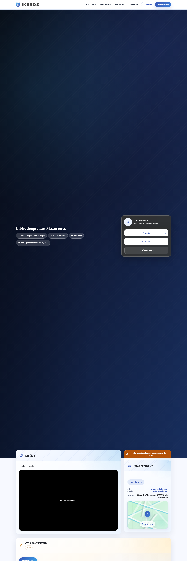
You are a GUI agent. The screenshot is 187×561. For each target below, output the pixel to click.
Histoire (85, 24)
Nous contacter (118, 24)
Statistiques (137, 28)
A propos (115, 19)
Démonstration (163, 5)
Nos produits (120, 5)
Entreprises (107, 61)
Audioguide (107, 28)
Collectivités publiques (111, 48)
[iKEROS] (27, 4)
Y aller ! (148, 241)
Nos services (105, 5)
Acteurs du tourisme (111, 52)
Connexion (147, 5)
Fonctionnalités (138, 19)
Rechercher (91, 5)
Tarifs (104, 37)
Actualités (86, 19)
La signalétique (108, 32)
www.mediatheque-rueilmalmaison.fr (159, 490)
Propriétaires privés (110, 57)
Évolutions (86, 28)
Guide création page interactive (61, 20)
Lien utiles (134, 5)
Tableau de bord (139, 24)
